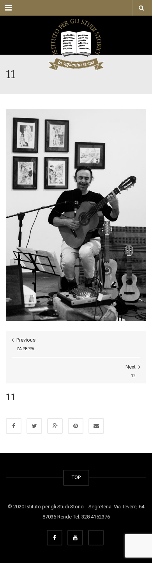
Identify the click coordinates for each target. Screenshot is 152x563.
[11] (76, 215)
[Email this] (96, 426)
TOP (76, 477)
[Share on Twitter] (34, 426)
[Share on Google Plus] (55, 426)
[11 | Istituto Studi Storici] (76, 35)
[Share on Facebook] (13, 426)
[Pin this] (75, 426)
